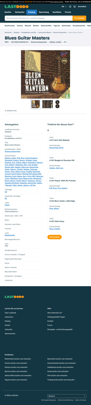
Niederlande (10, 235)
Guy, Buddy (33, 165)
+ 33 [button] (64, 42)
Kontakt (50, 321)
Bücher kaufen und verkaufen (16, 371)
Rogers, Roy (28, 179)
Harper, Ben (9, 167)
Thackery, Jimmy (34, 181)
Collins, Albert (21, 163)
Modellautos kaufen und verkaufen (60, 367)
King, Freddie (26, 172)
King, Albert (16, 172)
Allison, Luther (55, 42)
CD (6, 192)
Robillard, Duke (16, 179)
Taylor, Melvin (21, 181)
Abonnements (10, 334)
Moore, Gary (22, 176)
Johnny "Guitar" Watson (20, 169)
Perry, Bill (31, 176)
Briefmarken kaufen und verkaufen (18, 359)
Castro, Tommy (19, 160)
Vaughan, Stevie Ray (28, 183)
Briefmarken (10, 26)
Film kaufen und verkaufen (57, 376)
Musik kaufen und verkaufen (57, 371)
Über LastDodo (10, 313)
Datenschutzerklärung (65, 400)
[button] (75, 6)
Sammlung (44, 12)
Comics (20, 26)
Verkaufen (19, 12)
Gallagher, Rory (21, 165)
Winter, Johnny (23, 185)
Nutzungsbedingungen (48, 400)
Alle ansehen (54, 237)
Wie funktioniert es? (54, 313)
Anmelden (82, 7)
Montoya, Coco (10, 176)
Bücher (36, 26)
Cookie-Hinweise (80, 400)
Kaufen (8, 12)
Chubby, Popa (31, 160)
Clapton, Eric (10, 163)
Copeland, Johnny (35, 163)
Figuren (57, 26)
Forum (68, 12)
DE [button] (63, 7)
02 (6, 198)
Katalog (31, 12)
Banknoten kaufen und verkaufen (59, 359)
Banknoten (66, 26)
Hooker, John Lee (22, 167)
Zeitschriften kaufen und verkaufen (18, 376)
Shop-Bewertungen (56, 2)
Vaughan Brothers (12, 183)
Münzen (28, 26)
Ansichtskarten (79, 26)
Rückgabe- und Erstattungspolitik (60, 329)
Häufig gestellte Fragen (56, 317)
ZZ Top (33, 185)
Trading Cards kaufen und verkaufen (61, 380)
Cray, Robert (10, 165)
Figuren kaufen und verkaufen (16, 380)
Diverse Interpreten (39, 42)
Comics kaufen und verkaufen (16, 363)
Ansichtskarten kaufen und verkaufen (61, 363)
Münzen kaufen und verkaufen (16, 367)
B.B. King (21, 158)
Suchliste (57, 12)
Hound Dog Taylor (56, 148)
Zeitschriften (46, 26)
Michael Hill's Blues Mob (31, 174)
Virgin (7, 205)
